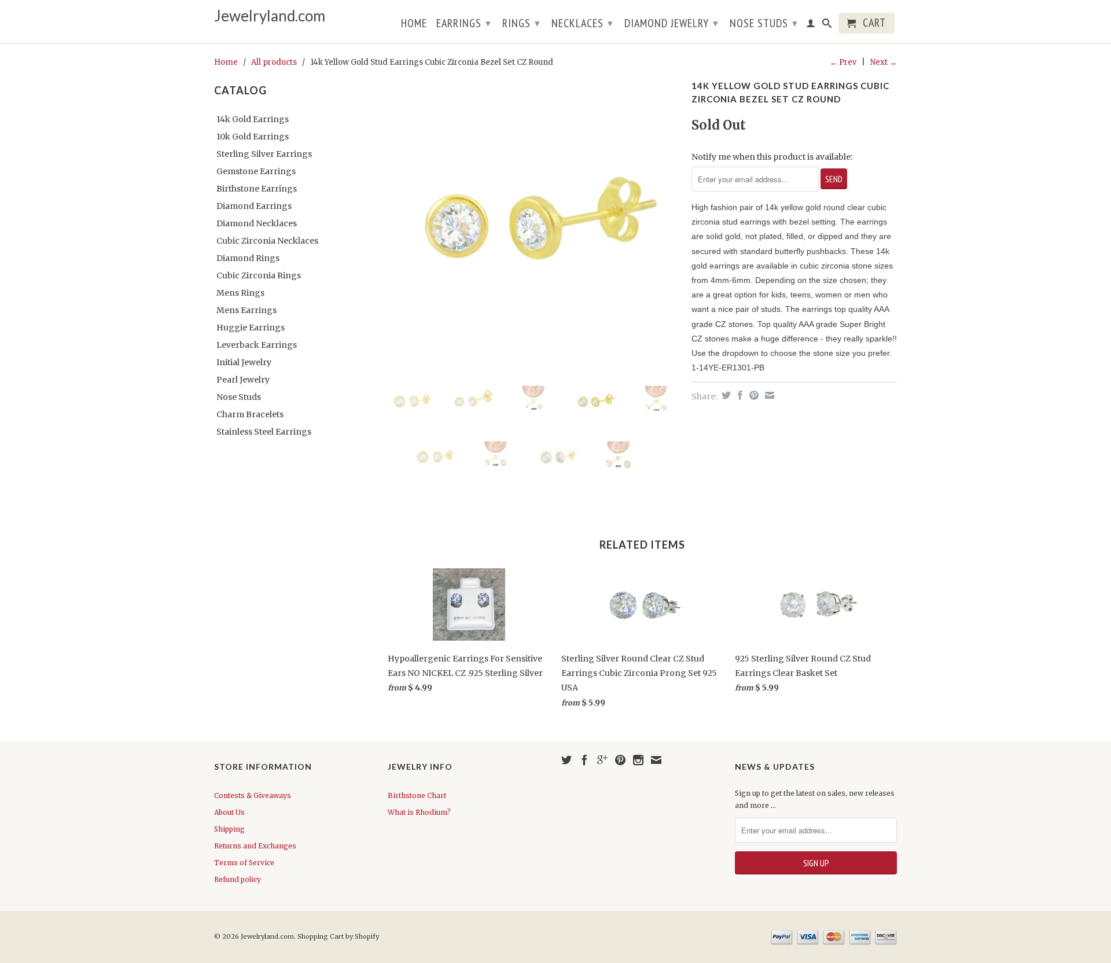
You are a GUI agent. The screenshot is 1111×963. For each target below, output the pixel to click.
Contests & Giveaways (252, 795)
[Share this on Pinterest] (752, 395)
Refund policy (237, 879)
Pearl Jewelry (243, 379)
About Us (229, 812)
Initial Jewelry (243, 362)
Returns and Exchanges (255, 845)
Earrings (463, 23)
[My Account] (811, 25)
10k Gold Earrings (252, 136)
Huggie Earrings (250, 327)
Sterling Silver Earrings (264, 154)
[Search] (827, 25)
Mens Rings (240, 293)
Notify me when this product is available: (771, 157)
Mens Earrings (246, 310)
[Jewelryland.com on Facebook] (584, 760)
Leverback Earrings (256, 345)
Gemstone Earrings (256, 171)
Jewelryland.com (269, 16)
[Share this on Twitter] (725, 395)
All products (274, 62)
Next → (883, 62)
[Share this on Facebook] (739, 395)
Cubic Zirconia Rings (258, 275)
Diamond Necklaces (256, 223)
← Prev (843, 62)
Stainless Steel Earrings (263, 432)
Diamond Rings (247, 258)
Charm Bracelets (250, 414)
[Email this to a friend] (768, 395)
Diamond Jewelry (671, 23)
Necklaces (582, 23)
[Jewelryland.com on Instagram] (638, 760)
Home (414, 24)
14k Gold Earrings (252, 119)
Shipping (229, 829)
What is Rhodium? (419, 812)
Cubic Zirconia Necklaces (267, 241)
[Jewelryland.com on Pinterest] (620, 760)
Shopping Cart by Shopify (338, 936)
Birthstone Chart (417, 795)
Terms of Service (244, 862)
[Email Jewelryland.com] (656, 760)
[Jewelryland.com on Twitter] (566, 760)
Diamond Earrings (254, 206)
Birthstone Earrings (256, 188)
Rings (521, 23)
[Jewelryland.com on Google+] (602, 760)
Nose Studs (764, 23)
